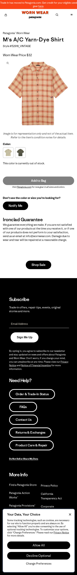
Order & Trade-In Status (32, 394)
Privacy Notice (61, 532)
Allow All (39, 545)
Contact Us (24, 420)
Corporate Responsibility (49, 509)
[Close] (70, 514)
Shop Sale (38, 265)
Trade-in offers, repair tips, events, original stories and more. (35, 309)
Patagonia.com (24, 187)
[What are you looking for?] (57, 15)
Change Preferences (38, 563)
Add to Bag (38, 181)
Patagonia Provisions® (22, 505)
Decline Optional (39, 556)
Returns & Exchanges (30, 432)
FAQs (23, 407)
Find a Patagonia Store (23, 485)
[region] (38, 540)
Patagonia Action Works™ (19, 495)
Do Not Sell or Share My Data (23, 458)
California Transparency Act (51, 496)
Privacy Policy (49, 485)
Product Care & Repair (31, 445)
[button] (6, 14)
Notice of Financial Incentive (36, 365)
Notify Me (15, 206)
